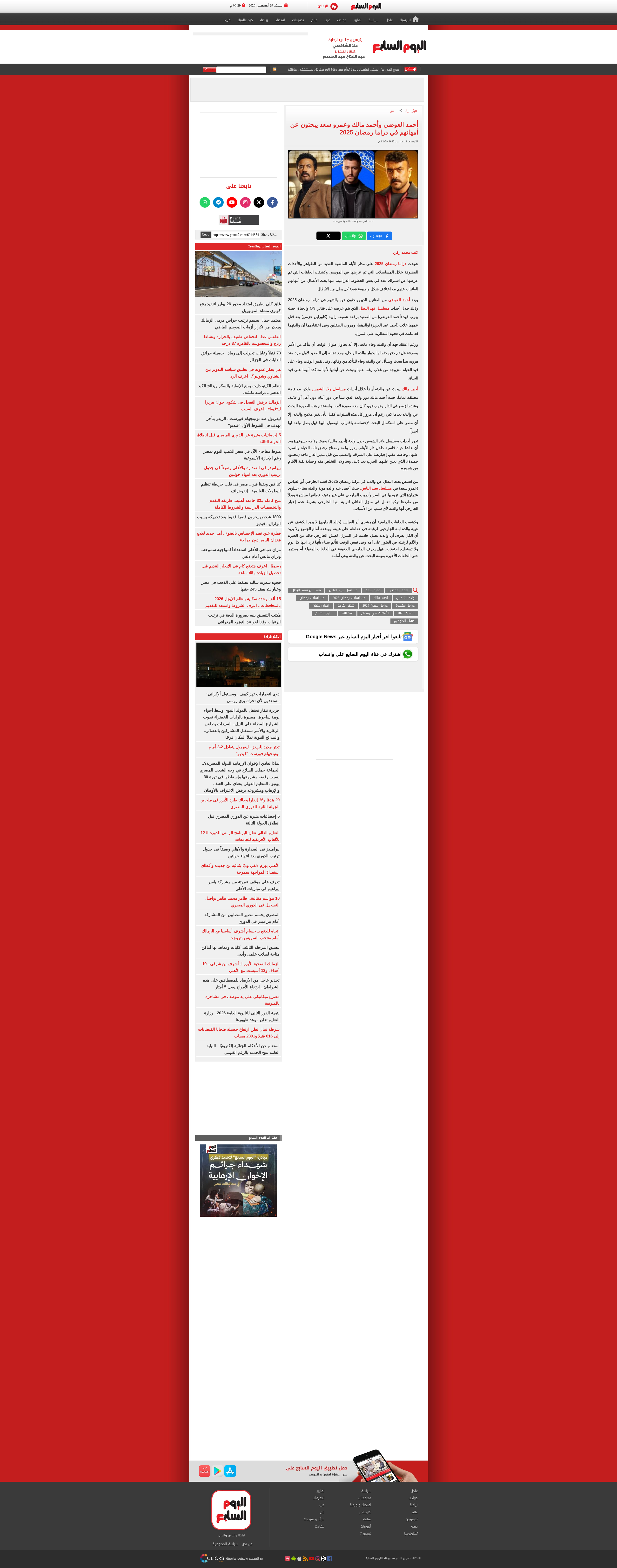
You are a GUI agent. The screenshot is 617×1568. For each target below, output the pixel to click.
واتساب (350, 236)
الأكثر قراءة (272, 637)
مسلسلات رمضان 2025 (349, 598)
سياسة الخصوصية (225, 1544)
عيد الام (347, 613)
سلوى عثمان (324, 613)
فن (392, 111)
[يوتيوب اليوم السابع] (232, 202)
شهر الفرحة (345, 606)
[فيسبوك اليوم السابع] (272, 202)
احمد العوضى (398, 590)
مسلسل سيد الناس (376, 488)
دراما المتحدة (405, 606)
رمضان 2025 (406, 613)
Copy (205, 235)
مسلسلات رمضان (312, 598)
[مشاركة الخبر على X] (328, 236)
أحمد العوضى (399, 300)
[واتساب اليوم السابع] (205, 202)
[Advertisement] (308, 1411)
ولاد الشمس (405, 598)
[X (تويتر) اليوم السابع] (259, 202)
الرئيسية (411, 111)
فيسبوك (376, 236)
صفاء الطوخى (404, 621)
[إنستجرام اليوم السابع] (245, 202)
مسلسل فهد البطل (374, 308)
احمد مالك (381, 598)
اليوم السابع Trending (264, 246)
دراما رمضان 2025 (390, 264)
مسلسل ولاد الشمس (329, 389)
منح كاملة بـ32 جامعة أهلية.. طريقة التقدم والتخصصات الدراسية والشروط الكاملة (344, 69)
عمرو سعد (373, 590)
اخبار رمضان (321, 606)
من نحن (247, 1544)
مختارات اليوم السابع (263, 1137)
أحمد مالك (410, 389)
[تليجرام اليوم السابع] (218, 202)
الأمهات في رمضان (375, 613)
